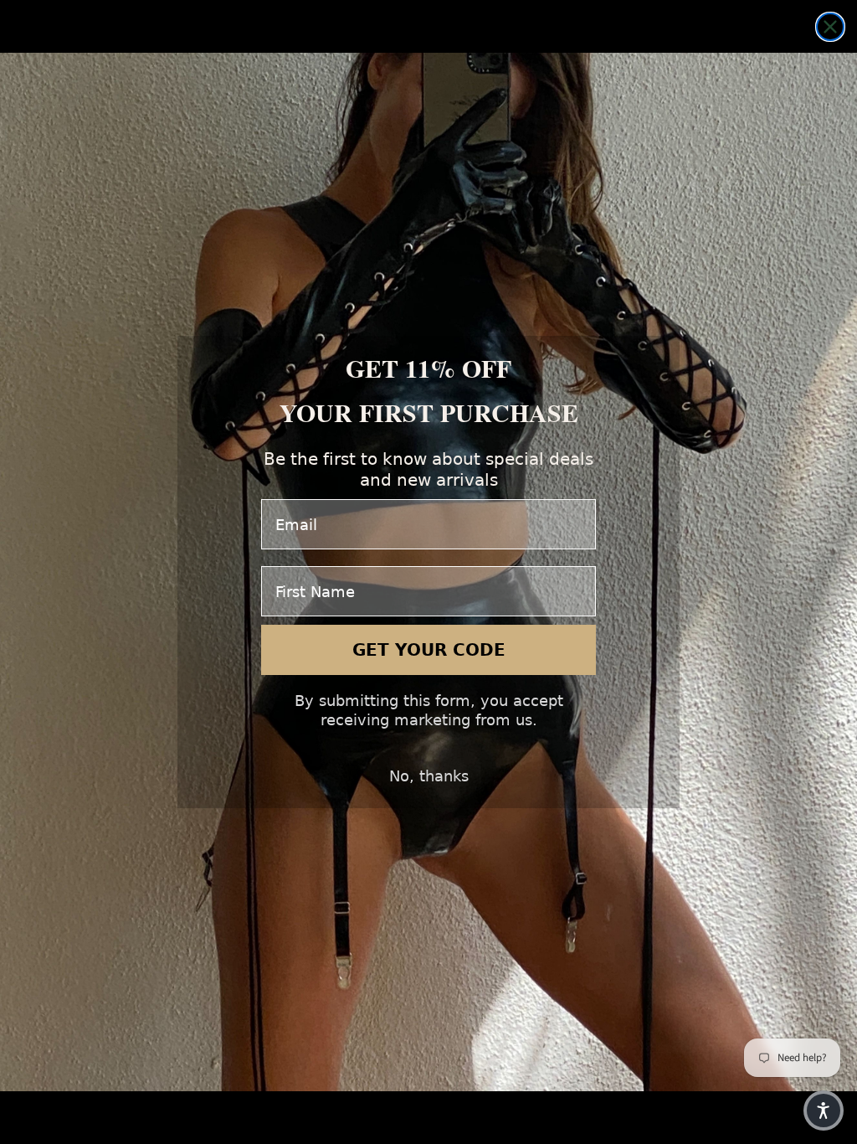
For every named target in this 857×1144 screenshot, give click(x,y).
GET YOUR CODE (428, 650)
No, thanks (429, 776)
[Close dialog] (830, 26)
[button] (823, 1110)
